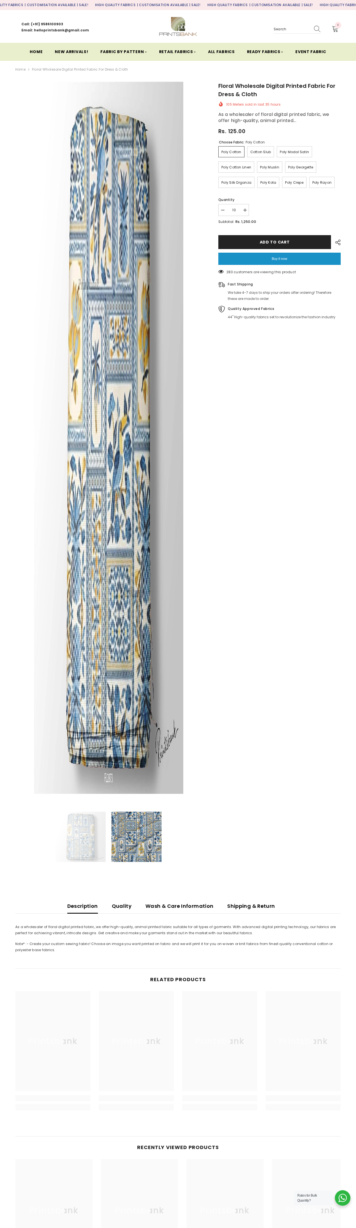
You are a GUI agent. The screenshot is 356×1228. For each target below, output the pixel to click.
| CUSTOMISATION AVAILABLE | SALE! (56, 5)
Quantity (226, 199)
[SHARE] (336, 242)
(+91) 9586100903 (47, 24)
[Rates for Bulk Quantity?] (342, 1198)
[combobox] (292, 29)
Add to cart (275, 242)
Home (20, 69)
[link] (52, 1098)
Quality (122, 906)
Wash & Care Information (179, 906)
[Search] (297, 29)
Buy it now (279, 259)
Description (82, 906)
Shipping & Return (251, 906)
